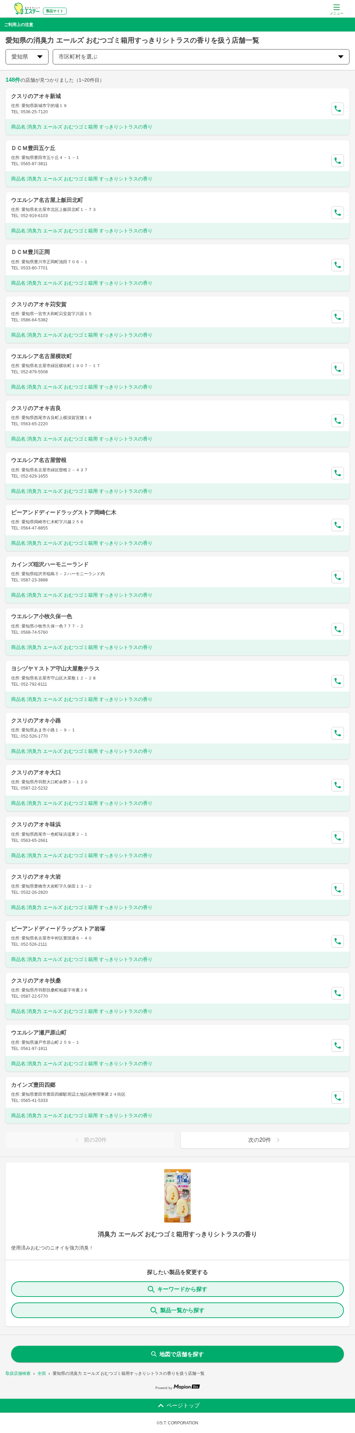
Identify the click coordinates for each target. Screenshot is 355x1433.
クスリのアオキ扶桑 (36, 980)
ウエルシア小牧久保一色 (41, 616)
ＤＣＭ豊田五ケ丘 (33, 148)
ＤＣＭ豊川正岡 (30, 252)
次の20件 (259, 1140)
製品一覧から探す (182, 1310)
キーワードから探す (182, 1289)
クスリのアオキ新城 (36, 96)
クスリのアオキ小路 (36, 720)
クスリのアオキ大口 (36, 772)
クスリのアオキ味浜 (36, 824)
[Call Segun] (337, 109)
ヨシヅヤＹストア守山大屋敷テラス (55, 668)
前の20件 (95, 1140)
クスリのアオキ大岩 (36, 877)
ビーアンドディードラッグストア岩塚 (58, 929)
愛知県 (19, 57)
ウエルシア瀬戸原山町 (39, 1032)
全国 (41, 1373)
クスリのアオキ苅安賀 (39, 304)
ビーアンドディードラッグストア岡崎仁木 (63, 512)
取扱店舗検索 (18, 1373)
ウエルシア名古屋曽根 (39, 460)
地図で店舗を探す (181, 1354)
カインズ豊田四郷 (33, 1085)
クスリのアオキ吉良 (36, 408)
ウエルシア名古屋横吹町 (41, 356)
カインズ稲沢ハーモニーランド (50, 564)
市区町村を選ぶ (78, 57)
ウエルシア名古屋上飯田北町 (47, 200)
